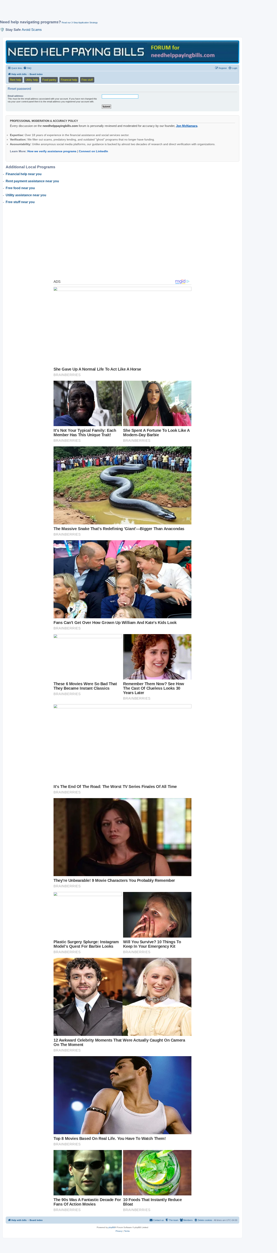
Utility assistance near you (26, 195)
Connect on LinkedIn (93, 151)
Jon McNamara (186, 126)
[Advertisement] (98, 11)
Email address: (16, 96)
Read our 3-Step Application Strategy (80, 22)
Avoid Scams (32, 30)
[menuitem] (27, 68)
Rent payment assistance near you (32, 181)
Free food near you (20, 188)
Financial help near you (24, 174)
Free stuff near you (20, 202)
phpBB (111, 1227)
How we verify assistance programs (51, 151)
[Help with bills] (122, 51)
